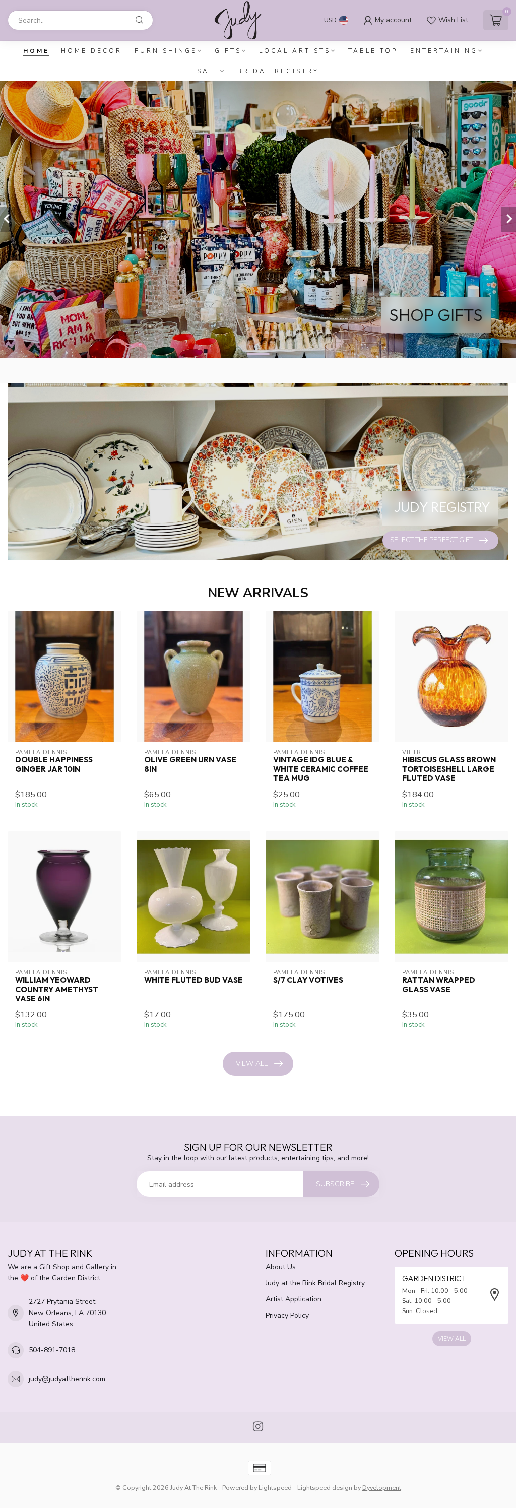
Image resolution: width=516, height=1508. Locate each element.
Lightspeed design (324, 1487)
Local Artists (295, 51)
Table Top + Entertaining (413, 51)
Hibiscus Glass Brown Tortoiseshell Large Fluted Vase (449, 769)
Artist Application (293, 1299)
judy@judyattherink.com (67, 1379)
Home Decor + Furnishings (129, 51)
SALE (208, 71)
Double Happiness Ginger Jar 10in (54, 764)
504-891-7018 (52, 1350)
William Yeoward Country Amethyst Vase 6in (56, 990)
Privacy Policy (287, 1315)
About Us (281, 1267)
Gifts (228, 51)
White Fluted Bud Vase (193, 980)
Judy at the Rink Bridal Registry (315, 1283)
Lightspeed (275, 1487)
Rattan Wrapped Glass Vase (438, 985)
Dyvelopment (381, 1487)
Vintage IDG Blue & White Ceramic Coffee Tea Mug (320, 769)
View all (252, 1063)
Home (36, 51)
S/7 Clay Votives (308, 980)
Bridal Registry (278, 71)
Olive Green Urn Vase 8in (190, 764)
